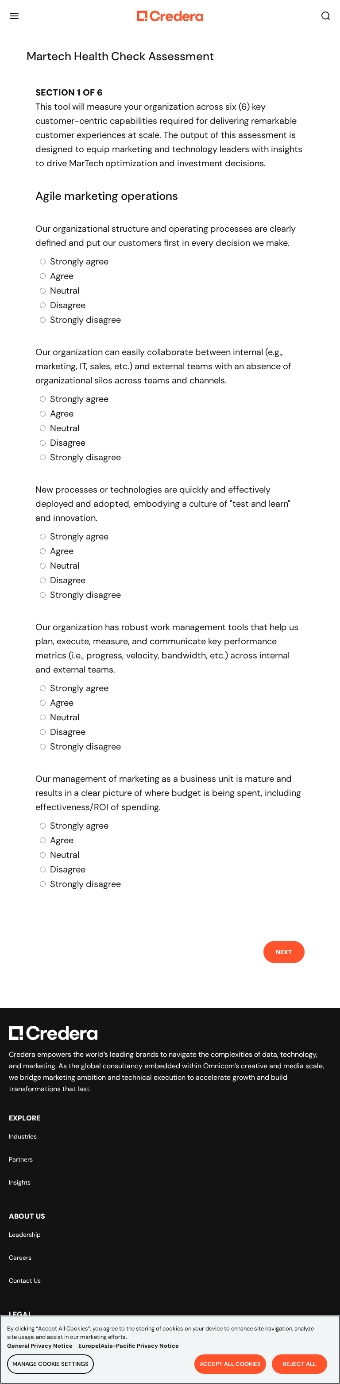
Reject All (299, 1364)
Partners (21, 1159)
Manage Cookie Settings (50, 1364)
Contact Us (25, 1281)
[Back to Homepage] (170, 16)
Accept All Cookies (230, 1364)
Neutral (64, 290)
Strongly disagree (85, 319)
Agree (61, 276)
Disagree (67, 305)
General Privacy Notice (40, 1346)
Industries (23, 1136)
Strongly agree (79, 261)
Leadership (25, 1235)
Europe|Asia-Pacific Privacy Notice (128, 1346)
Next (284, 952)
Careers (20, 1258)
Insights (20, 1182)
